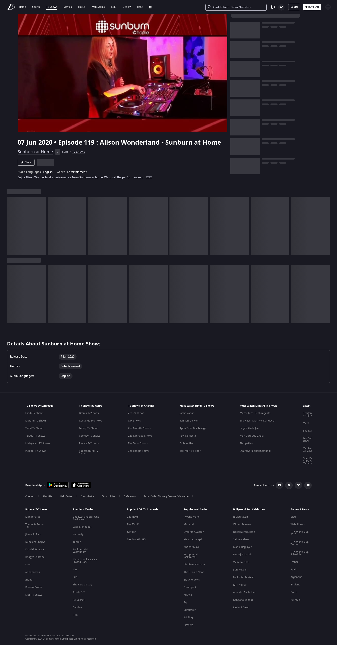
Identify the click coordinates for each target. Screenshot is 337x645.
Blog (293, 517)
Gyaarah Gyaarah (194, 532)
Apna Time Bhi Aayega (193, 428)
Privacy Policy (87, 496)
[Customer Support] (272, 7)
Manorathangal (193, 539)
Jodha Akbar (187, 413)
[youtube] (308, 485)
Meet (306, 423)
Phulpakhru (247, 443)
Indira (29, 580)
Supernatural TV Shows (88, 452)
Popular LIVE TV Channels (142, 509)
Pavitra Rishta (188, 436)
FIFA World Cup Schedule (300, 553)
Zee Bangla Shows (139, 451)
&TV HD (131, 532)
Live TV (127, 7)
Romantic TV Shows (90, 421)
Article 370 (79, 592)
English (48, 172)
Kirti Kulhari (240, 585)
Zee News (132, 517)
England (295, 584)
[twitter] (298, 485)
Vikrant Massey (242, 524)
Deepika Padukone (244, 532)
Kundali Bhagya (34, 549)
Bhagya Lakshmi (35, 557)
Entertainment (77, 172)
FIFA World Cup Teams (300, 543)
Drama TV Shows (89, 413)
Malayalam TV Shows (37, 443)
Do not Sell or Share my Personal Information (166, 496)
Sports (36, 7)
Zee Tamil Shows (138, 443)
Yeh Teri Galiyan (189, 421)
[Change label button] (281, 7)
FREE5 (81, 7)
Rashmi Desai (241, 607)
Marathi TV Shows (35, 421)
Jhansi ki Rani (33, 534)
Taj (185, 602)
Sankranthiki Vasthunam (80, 551)
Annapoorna (32, 572)
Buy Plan (313, 7)
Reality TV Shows (89, 443)
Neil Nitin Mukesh (243, 577)
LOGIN (294, 7)
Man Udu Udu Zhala (252, 436)
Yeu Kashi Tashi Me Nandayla (257, 421)
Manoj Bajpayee (242, 547)
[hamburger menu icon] (328, 7)
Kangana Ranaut (243, 600)
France (294, 562)
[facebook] (279, 485)
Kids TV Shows (33, 595)
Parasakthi (79, 600)
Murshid (189, 524)
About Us (47, 496)
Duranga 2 (190, 587)
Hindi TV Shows (34, 413)
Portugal (296, 600)
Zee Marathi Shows (139, 428)
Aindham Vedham (194, 564)
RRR (75, 615)
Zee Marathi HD (136, 539)
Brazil (294, 592)
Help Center (66, 496)
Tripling (188, 617)
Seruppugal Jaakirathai (191, 556)
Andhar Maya (192, 547)
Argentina (296, 577)
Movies (68, 7)
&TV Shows (134, 421)
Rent (140, 7)
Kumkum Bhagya (35, 542)
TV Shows (51, 7)
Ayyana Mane (192, 517)
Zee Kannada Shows (140, 436)
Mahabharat (32, 517)
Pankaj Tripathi (242, 554)
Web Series (98, 7)
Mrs (75, 569)
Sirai (75, 577)
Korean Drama (33, 587)
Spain (294, 569)
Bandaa (77, 607)
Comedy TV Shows (89, 436)
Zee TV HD (133, 524)
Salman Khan (241, 539)
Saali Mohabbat (82, 527)
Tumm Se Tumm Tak (34, 526)
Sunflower (190, 610)
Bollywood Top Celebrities (249, 509)
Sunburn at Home (35, 152)
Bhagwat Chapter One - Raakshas (87, 518)
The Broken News (194, 572)
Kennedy (78, 534)
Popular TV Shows (36, 509)
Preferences (130, 496)
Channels (29, 496)
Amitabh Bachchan (244, 592)
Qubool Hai (186, 443)
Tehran (77, 542)
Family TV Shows (88, 428)
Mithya (188, 595)
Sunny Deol (240, 570)
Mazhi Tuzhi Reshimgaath (255, 413)
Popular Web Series (195, 509)
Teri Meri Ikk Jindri (190, 451)
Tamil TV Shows (34, 428)
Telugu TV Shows (35, 436)
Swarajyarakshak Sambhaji (255, 451)
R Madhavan (240, 517)
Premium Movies (83, 509)
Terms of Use (108, 496)
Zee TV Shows (136, 413)
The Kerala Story (82, 584)
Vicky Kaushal (241, 562)
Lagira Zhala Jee (249, 428)
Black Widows (192, 580)
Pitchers (188, 625)
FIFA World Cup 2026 (300, 533)
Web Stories (298, 524)
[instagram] (289, 485)
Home (22, 7)
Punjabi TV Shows (35, 451)
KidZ (113, 7)
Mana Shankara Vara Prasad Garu (85, 561)
